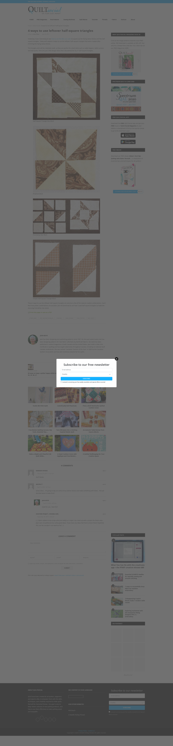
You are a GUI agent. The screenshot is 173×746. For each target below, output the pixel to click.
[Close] (116, 359)
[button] (110, 374)
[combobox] (86, 374)
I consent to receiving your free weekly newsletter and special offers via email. (84, 382)
